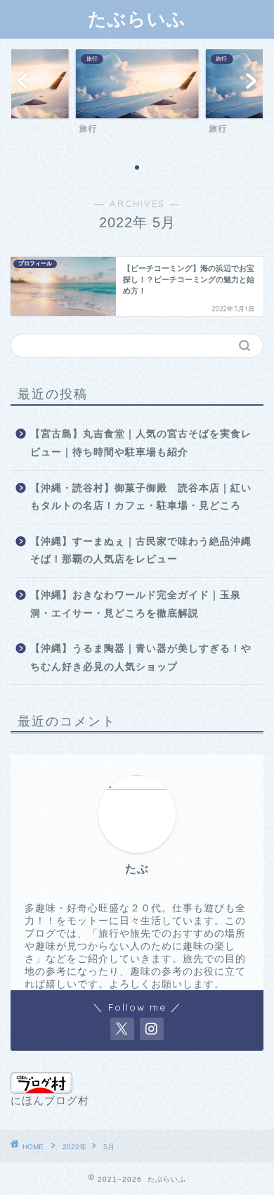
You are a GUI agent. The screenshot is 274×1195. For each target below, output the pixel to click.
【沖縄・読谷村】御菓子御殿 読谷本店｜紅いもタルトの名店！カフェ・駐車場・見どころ (141, 497)
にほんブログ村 (50, 1100)
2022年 (74, 1147)
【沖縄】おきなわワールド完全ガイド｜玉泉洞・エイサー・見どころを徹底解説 (135, 604)
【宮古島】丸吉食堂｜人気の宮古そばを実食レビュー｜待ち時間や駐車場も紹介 (141, 443)
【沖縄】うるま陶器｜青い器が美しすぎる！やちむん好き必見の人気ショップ (141, 657)
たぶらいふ (137, 18)
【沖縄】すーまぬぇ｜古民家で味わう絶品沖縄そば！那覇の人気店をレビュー (141, 550)
